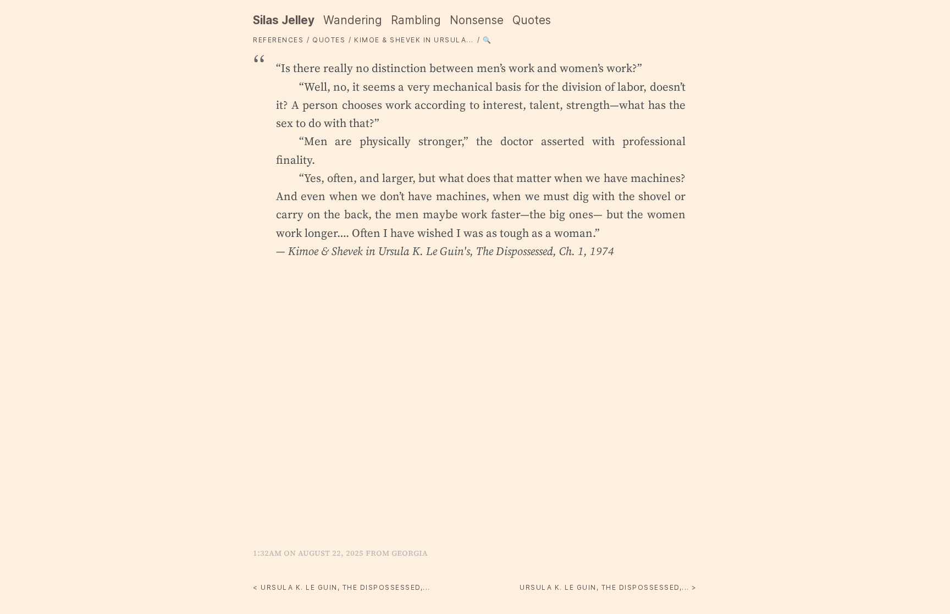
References (278, 40)
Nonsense (477, 20)
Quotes (531, 20)
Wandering (352, 20)
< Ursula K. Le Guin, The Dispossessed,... (341, 587)
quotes (328, 40)
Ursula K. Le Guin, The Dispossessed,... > (608, 587)
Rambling (416, 20)
